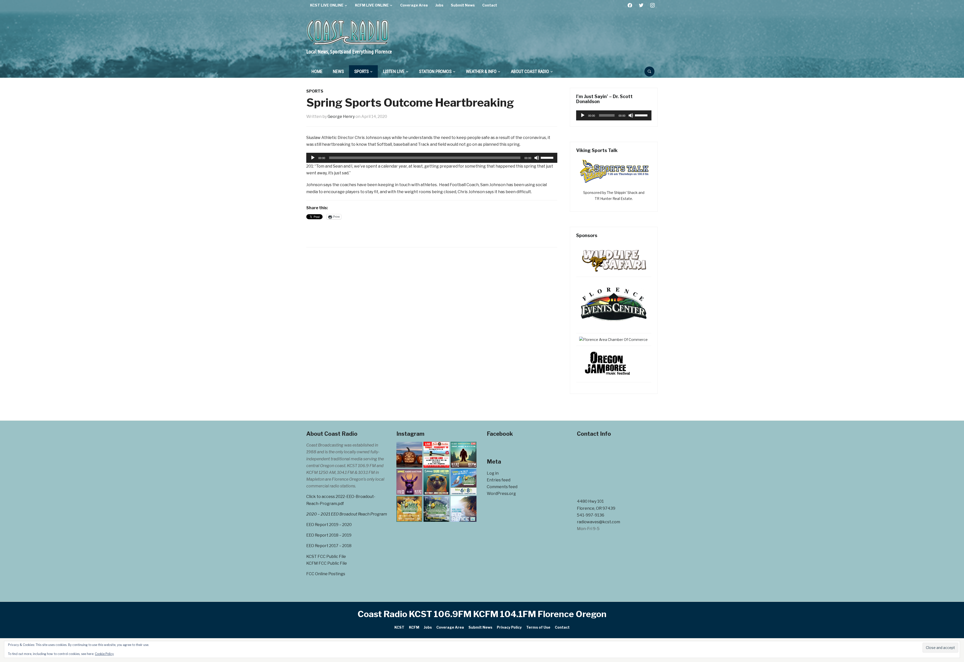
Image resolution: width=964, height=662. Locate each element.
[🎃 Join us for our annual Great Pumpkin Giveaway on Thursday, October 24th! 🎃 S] (409, 455)
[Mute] (536, 157)
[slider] (548, 157)
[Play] (312, 157)
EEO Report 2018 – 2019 (328, 535)
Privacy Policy (509, 627)
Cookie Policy (104, 654)
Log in (493, 473)
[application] (431, 158)
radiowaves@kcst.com (598, 522)
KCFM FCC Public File (326, 563)
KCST (399, 627)
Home (317, 71)
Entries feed (498, 480)
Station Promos (435, 71)
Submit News (463, 5)
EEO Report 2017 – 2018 (328, 545)
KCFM (414, 627)
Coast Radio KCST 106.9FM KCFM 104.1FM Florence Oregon (482, 614)
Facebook (500, 433)
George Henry (341, 116)
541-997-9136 (590, 515)
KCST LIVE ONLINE (326, 5)
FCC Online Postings (325, 573)
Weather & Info (481, 71)
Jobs (439, 5)
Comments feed (502, 486)
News (338, 71)
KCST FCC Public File (326, 556)
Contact (489, 5)
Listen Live (394, 71)
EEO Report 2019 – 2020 (329, 524)
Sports (361, 71)
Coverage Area (414, 5)
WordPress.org (501, 493)
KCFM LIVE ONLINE (372, 5)
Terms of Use (538, 627)
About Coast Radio (530, 71)
